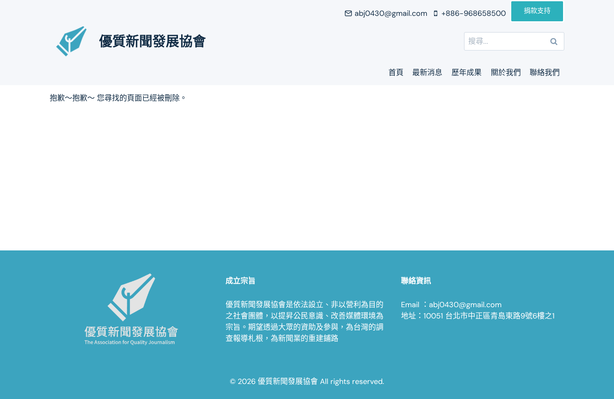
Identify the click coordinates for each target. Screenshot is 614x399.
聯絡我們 (545, 73)
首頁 (395, 73)
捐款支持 (537, 11)
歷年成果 (467, 73)
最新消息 (427, 73)
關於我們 (506, 73)
